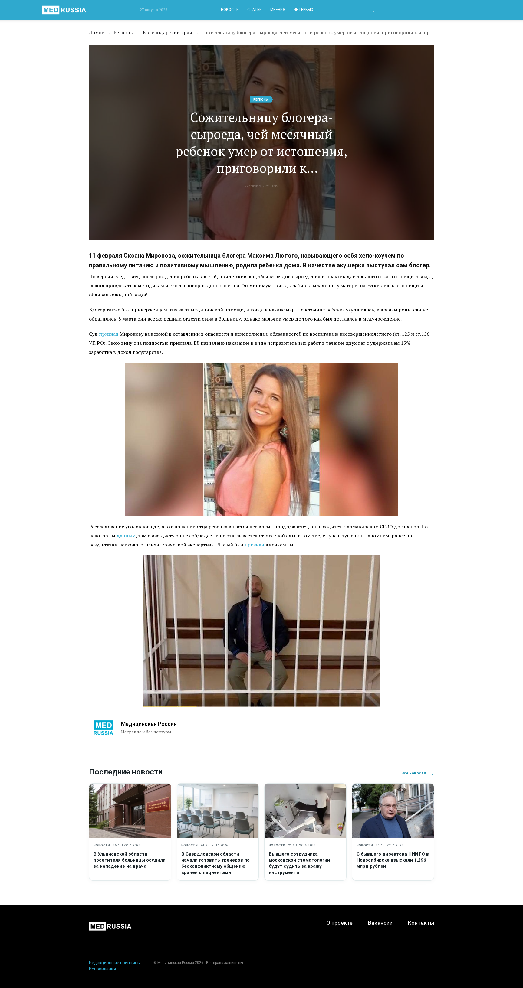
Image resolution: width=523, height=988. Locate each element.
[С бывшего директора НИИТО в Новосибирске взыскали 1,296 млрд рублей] (393, 811)
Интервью (303, 10)
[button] (372, 11)
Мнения (277, 10)
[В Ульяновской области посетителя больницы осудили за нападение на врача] (130, 811)
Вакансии (380, 923)
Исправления (102, 969)
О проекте (339, 923)
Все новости (417, 773)
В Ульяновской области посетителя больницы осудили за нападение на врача (130, 860)
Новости (230, 10)
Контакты (421, 923)
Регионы (260, 99)
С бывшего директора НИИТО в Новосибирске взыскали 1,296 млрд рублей (393, 860)
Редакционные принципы (114, 962)
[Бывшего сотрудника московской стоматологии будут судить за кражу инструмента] (305, 811)
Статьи (254, 10)
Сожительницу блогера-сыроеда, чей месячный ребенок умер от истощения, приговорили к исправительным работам (261, 142)
